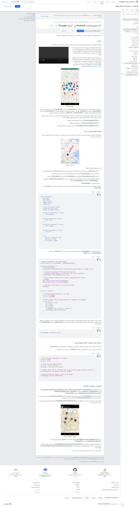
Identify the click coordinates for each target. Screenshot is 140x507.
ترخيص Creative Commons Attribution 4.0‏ (82, 457)
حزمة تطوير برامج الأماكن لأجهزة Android (110, 489)
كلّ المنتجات (66, 498)
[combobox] (28, 1)
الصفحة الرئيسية (98, 22)
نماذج (128, 9)
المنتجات (112, 1)
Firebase (87, 498)
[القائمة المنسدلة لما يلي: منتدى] (87, 2)
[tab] (98, 192)
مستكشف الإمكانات (115, 487)
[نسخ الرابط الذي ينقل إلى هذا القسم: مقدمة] (95, 41)
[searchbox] (130, 14)
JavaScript (63, 31)
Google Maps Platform (84, 22)
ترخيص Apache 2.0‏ (50, 457)
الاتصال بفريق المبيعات (8, 6)
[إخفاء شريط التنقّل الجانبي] (122, 504)
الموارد (122, 9)
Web (78, 489)
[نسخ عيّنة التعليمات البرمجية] (100, 195)
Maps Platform (130, 2)
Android (135, 6)
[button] (130, 39)
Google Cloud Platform (77, 498)
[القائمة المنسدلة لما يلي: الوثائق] (99, 2)
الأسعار (107, 1)
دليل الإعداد (96, 66)
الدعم (39, 489)
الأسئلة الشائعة (116, 485)
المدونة (94, 1)
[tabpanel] (70, 221)
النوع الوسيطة (65, 251)
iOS (72, 31)
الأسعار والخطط (37, 485)
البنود (118, 504)
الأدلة (137, 9)
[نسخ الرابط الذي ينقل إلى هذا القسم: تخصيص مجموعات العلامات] (81, 386)
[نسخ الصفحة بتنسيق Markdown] (51, 25)
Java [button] (93, 192)
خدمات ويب (76, 492)
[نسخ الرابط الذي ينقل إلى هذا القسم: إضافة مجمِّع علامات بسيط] (82, 131)
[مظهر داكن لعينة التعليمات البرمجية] (97, 195)
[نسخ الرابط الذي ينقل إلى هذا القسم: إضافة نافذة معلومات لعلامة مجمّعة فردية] (73, 343)
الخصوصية (113, 504)
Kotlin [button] (98, 192)
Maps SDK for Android (123, 6)
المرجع (132, 9)
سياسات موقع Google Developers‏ (95, 458)
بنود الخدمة (37, 492)
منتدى (90, 1)
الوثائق (102, 1)
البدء (17, 6)
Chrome (94, 498)
